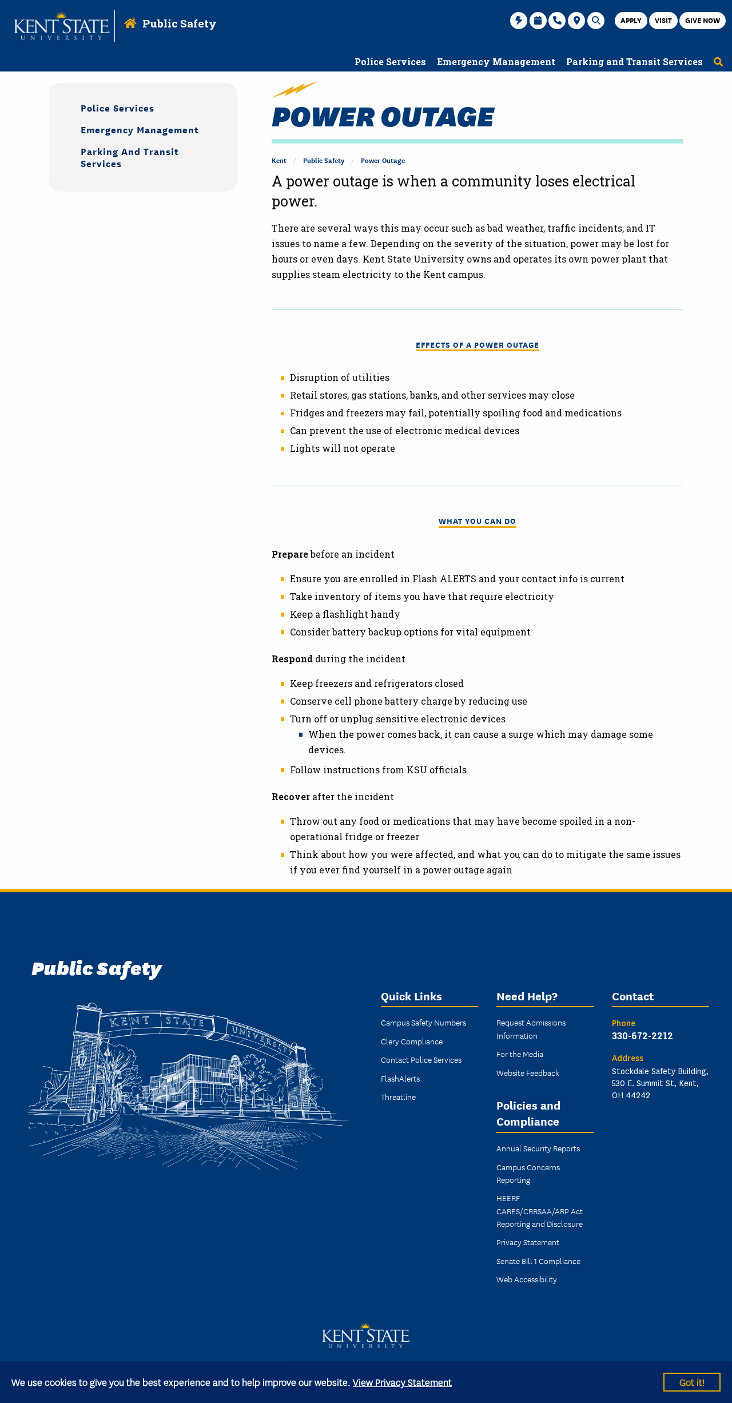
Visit (663, 20)
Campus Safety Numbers (423, 1022)
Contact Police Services (421, 1059)
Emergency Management (140, 129)
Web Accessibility (526, 1279)
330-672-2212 (642, 1036)
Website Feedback (527, 1072)
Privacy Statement (527, 1241)
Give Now (702, 20)
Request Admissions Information (531, 1028)
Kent (279, 159)
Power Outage (383, 159)
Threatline (398, 1096)
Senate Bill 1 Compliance (538, 1260)
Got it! (692, 1381)
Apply (631, 20)
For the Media (519, 1053)
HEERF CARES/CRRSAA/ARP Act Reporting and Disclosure (539, 1210)
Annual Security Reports (538, 1148)
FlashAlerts (400, 1078)
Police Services (117, 107)
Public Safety (179, 23)
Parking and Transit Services (130, 157)
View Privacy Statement (402, 1381)
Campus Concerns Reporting (528, 1173)
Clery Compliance (412, 1041)
